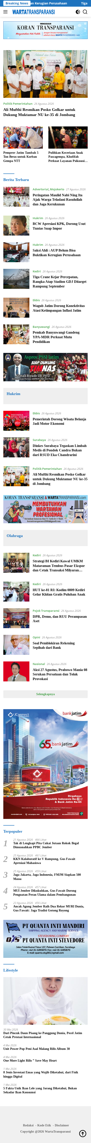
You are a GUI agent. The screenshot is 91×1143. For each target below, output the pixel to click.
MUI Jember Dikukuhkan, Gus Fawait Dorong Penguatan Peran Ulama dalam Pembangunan (44, 892)
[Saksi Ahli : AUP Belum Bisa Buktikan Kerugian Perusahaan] (16, 252)
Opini (36, 637)
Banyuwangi (41, 327)
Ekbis (36, 300)
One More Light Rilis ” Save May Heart (30, 1060)
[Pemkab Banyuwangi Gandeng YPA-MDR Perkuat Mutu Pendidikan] (16, 335)
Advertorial (41, 189)
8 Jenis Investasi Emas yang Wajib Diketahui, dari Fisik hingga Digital (40, 1074)
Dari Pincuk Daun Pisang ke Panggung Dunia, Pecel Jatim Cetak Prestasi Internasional (42, 1035)
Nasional (39, 664)
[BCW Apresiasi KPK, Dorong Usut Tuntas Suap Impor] (16, 226)
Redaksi (28, 1125)
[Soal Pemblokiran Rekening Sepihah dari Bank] (16, 645)
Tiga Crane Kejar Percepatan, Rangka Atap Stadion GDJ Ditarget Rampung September (59, 281)
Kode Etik (44, 1125)
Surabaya (39, 440)
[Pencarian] (85, 12)
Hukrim (38, 218)
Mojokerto (57, 189)
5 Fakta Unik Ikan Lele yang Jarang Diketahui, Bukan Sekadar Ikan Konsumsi (40, 1090)
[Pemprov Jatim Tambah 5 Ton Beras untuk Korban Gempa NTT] (23, 137)
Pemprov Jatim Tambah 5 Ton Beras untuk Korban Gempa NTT (20, 156)
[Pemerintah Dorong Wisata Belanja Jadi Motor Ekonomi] (16, 421)
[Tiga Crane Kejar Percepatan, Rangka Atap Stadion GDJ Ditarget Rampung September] (16, 280)
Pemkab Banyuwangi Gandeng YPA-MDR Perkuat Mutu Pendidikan (56, 337)
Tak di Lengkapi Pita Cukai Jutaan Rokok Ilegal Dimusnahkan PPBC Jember (46, 845)
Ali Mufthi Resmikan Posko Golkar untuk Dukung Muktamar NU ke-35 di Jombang (60, 479)
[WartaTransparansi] (33, 11)
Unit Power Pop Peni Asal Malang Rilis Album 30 (36, 1049)
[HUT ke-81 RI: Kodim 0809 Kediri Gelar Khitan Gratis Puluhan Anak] (16, 592)
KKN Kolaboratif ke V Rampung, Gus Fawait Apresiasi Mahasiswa (44, 861)
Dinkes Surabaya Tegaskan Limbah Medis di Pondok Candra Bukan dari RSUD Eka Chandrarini (60, 450)
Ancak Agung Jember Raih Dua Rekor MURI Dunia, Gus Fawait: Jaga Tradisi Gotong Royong (48, 908)
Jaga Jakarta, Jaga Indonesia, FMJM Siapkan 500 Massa (47, 876)
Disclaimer (62, 1125)
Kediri (37, 271)
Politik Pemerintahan (17, 104)
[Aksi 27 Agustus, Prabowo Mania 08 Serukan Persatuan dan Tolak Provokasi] (16, 672)
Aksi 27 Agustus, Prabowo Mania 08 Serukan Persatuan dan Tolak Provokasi (60, 674)
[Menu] (6, 12)
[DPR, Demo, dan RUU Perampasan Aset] (16, 618)
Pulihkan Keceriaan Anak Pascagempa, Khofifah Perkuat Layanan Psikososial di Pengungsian (67, 157)
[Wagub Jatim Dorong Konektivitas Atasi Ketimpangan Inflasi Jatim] (16, 308)
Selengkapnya (45, 694)
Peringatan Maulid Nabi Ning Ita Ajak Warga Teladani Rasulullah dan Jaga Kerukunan (57, 199)
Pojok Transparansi (46, 611)
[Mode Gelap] (77, 12)
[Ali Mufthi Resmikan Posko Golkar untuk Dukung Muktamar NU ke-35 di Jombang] (45, 74)
